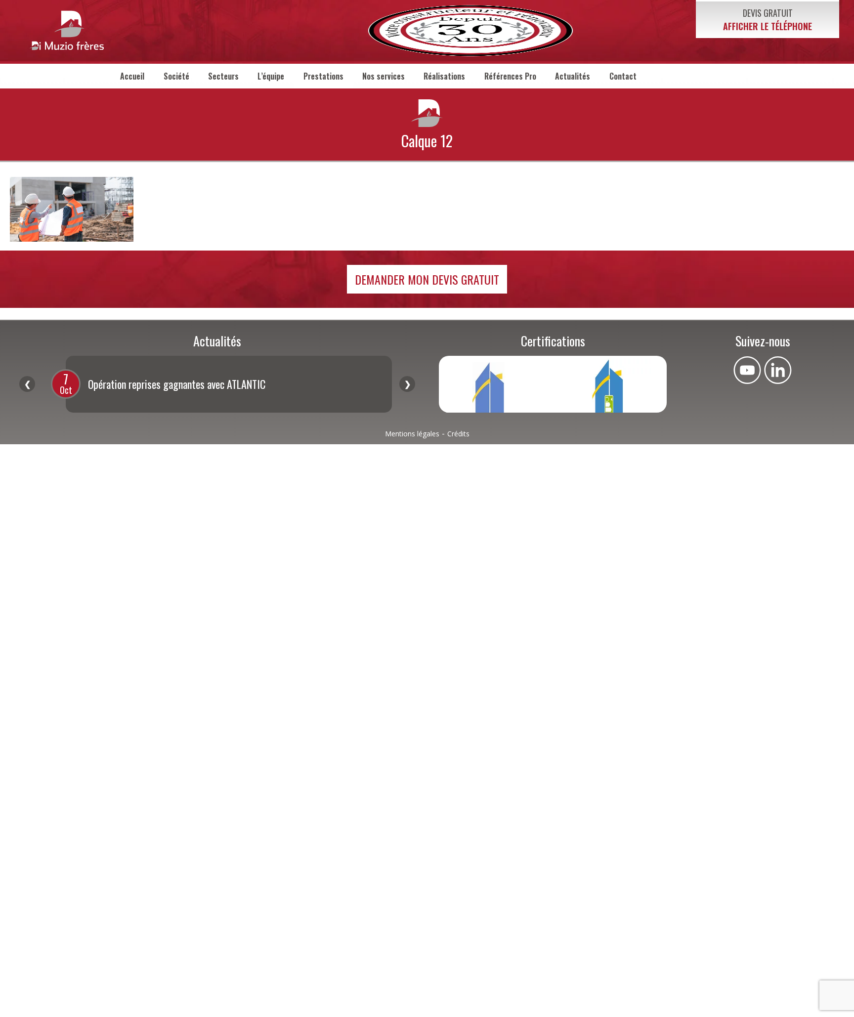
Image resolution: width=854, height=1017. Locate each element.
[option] (229, 384)
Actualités (572, 76)
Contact (623, 76)
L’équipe (270, 76)
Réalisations (444, 76)
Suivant (407, 384)
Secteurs (223, 76)
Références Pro (510, 76)
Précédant (27, 384)
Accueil (132, 76)
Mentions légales (412, 433)
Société (176, 76)
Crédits (458, 433)
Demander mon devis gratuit (427, 279)
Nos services (383, 76)
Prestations (323, 76)
